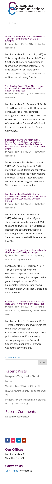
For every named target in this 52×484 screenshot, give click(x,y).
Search (42, 362)
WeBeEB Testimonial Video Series (22, 385)
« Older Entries (13, 357)
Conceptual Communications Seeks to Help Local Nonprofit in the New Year (25, 302)
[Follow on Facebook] (7, 440)
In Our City (40, 44)
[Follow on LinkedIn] (18, 440)
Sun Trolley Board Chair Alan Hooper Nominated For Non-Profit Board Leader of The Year (24, 88)
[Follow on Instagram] (13, 440)
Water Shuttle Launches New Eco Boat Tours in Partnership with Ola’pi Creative (25, 38)
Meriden (9, 381)
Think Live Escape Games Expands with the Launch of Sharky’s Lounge (25, 251)
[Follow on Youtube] (24, 440)
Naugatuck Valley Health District (22, 376)
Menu (14, 23)
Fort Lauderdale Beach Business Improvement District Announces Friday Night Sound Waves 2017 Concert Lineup (25, 197)
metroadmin (13, 44)
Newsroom (10, 47)
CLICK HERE (12, 470)
